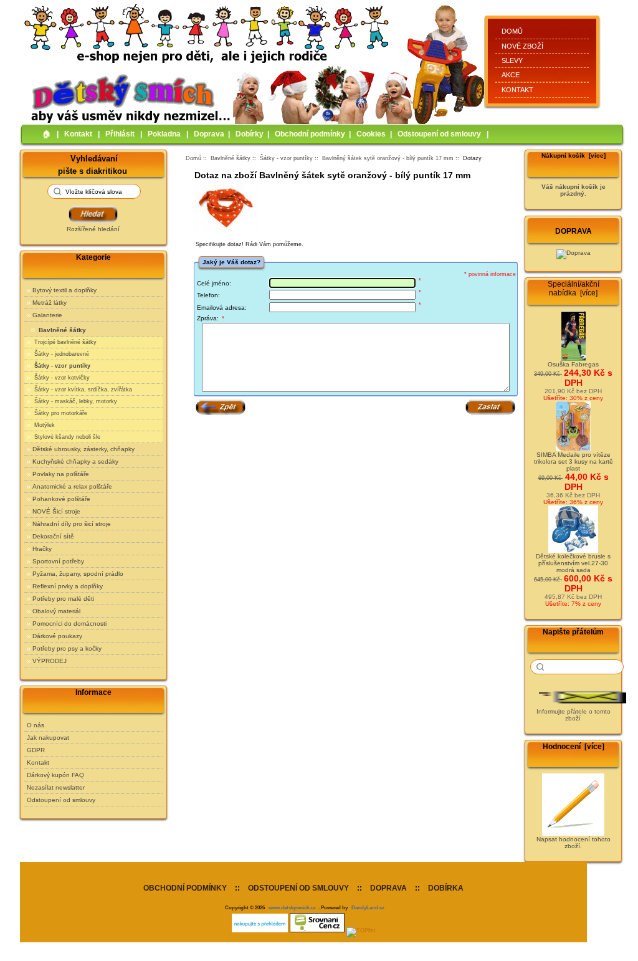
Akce (511, 75)
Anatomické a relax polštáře (72, 486)
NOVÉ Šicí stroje (56, 511)
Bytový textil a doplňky (64, 290)
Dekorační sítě (53, 536)
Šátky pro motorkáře (59, 413)
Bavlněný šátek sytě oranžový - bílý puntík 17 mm (388, 158)
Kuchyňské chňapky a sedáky (75, 461)
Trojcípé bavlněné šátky (64, 342)
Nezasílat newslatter (56, 787)
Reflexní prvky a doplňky (67, 586)
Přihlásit (120, 134)
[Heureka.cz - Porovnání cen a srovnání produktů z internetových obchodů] (260, 930)
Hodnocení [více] (573, 746)
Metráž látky (49, 302)
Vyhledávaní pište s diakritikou (92, 164)
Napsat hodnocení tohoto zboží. (573, 842)
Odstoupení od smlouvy (439, 134)
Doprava (209, 134)
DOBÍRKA (446, 888)
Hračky (42, 548)
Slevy (512, 60)
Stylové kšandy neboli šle (66, 437)
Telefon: (208, 295)
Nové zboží (522, 46)
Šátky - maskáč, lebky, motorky (74, 401)
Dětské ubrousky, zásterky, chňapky (83, 449)
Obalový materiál (56, 611)
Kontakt (517, 89)
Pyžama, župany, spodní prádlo (77, 573)
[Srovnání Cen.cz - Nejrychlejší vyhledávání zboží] (317, 930)
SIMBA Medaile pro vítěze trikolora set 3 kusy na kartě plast (573, 461)
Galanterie (47, 315)
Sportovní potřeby (58, 561)
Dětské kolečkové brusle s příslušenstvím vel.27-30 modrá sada (573, 563)
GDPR (36, 750)
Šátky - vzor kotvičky (61, 378)
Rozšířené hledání (93, 229)
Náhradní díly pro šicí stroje (71, 523)
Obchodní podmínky (310, 134)
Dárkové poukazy (57, 636)
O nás (35, 725)
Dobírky (250, 134)
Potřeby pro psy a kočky (67, 648)
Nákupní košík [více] (573, 155)
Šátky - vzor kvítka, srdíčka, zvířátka (82, 389)
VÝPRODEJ (49, 660)
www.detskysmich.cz (292, 907)
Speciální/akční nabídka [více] (573, 288)
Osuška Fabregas (573, 364)
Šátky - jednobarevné (60, 354)
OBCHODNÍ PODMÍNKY (185, 888)
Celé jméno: (214, 283)
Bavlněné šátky (230, 158)
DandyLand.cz (367, 907)
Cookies (371, 134)
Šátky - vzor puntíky (286, 158)
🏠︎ (46, 134)
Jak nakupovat (48, 737)
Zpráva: (210, 318)
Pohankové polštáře (61, 498)
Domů (512, 31)
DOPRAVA (388, 888)
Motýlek (43, 425)
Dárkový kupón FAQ (55, 775)
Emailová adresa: (222, 307)
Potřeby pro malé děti (63, 598)
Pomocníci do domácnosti (69, 623)
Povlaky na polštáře (60, 474)
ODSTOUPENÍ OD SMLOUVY (298, 888)
